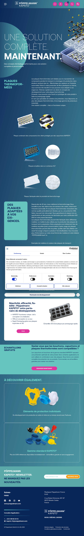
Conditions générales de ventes (53, 529)
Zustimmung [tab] (17, 253)
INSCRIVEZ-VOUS (73, 476)
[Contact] (78, 4)
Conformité (66, 529)
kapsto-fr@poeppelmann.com (16, 521)
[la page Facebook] (10, 501)
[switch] (32, 279)
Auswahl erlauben (42, 286)
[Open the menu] (5, 4)
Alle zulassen (66, 286)
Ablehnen (18, 286)
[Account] (61, 4)
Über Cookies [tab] (67, 253)
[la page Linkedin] (5, 501)
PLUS (23, 331)
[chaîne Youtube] (19, 501)
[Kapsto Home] (26, 4)
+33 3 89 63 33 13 (12, 519)
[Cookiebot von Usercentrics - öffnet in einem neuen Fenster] (70, 248)
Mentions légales (49, 527)
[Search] (72, 4)
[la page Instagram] (14, 501)
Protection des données (62, 527)
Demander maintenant (44, 368)
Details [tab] (42, 253)
